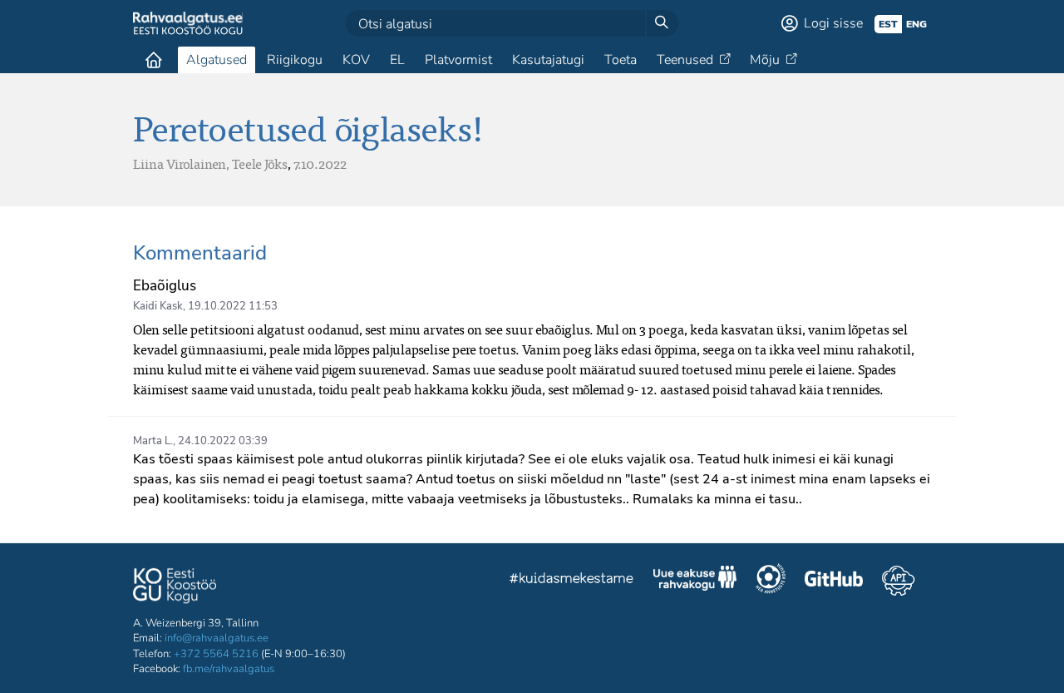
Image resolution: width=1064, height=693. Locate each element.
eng (916, 24)
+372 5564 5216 (216, 653)
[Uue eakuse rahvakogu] (694, 581)
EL (397, 60)
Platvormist (458, 60)
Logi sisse (833, 23)
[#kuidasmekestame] (572, 580)
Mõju (765, 60)
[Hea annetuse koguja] (771, 580)
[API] (898, 580)
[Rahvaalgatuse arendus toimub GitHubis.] (834, 581)
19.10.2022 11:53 (233, 306)
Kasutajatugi (548, 60)
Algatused (216, 60)
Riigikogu (295, 60)
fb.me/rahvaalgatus (228, 668)
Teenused (685, 60)
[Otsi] (661, 23)
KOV (356, 60)
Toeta (620, 60)
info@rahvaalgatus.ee (216, 638)
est (888, 24)
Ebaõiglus (164, 285)
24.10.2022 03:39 (223, 440)
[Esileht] (154, 60)
